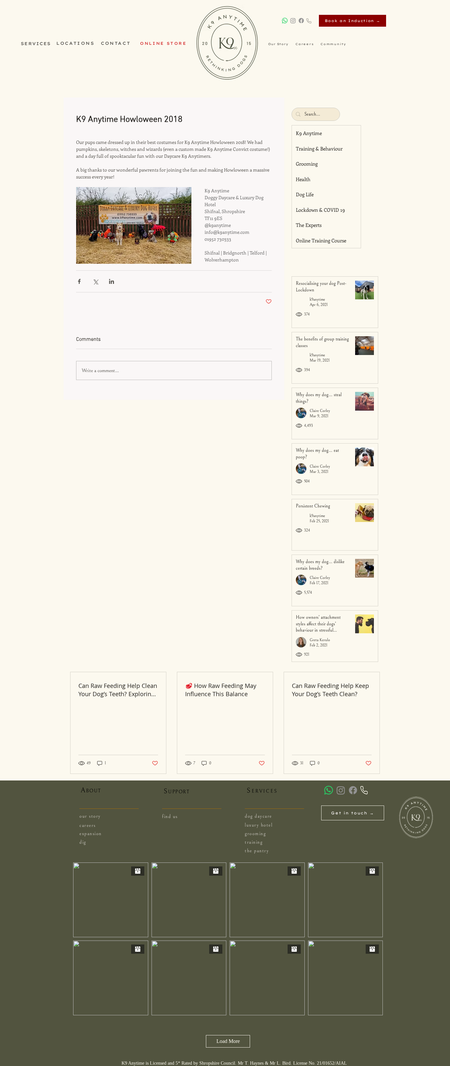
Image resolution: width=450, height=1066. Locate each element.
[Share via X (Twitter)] (95, 281)
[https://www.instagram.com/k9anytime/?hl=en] (293, 20)
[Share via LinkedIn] (111, 281)
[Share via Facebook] (79, 281)
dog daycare (258, 816)
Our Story (278, 44)
